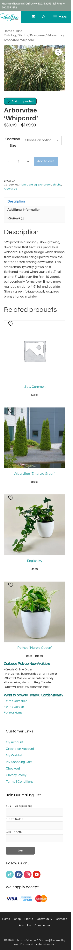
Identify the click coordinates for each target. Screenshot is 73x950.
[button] (58, 52)
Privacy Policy (16, 775)
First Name (14, 819)
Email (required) (19, 806)
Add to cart (46, 161)
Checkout (13, 768)
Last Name (14, 832)
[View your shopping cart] (33, 17)
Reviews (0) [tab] (15, 218)
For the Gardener (15, 701)
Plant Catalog (28, 184)
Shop (17, 919)
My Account (14, 742)
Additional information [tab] (23, 210)
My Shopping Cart (19, 762)
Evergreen (37, 35)
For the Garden (14, 706)
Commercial (42, 925)
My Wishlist (14, 755)
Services (61, 919)
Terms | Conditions (19, 781)
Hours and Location (13, 3)
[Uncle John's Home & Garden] (9, 17)
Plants (29, 919)
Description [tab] (16, 201)
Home (8, 30)
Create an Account (20, 749)
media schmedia (44, 944)
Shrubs (23, 35)
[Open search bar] (44, 17)
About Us (25, 925)
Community (44, 919)
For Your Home (13, 712)
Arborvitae (54, 35)
